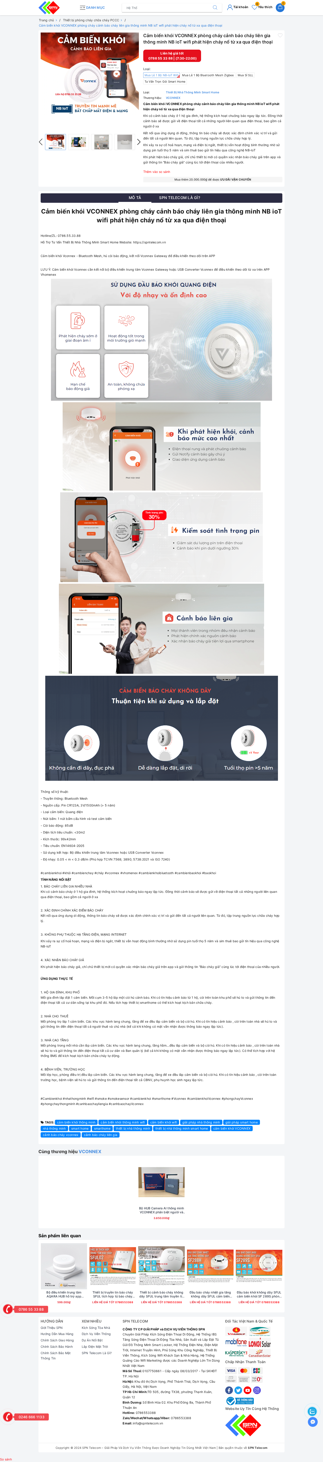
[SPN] (57, 7)
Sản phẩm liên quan (59, 1235)
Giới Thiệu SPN (52, 1328)
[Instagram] (257, 1390)
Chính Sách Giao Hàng (57, 1340)
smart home (80, 1128)
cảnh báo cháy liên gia (101, 1135)
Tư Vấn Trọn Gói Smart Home (165, 81)
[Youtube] (247, 1390)
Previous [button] (40, 142)
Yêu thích (264, 7)
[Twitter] (238, 1390)
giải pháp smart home (241, 1122)
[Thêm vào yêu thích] (280, 35)
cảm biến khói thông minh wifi (123, 1122)
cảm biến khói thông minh (76, 1122)
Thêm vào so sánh (156, 172)
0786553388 (123, 1302)
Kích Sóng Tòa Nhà (96, 1328)
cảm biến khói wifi (163, 1122)
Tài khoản (241, 7)
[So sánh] (182, 1182)
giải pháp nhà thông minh (201, 1122)
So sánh (6, 1459)
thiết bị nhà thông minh (133, 1128)
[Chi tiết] (92, 1266)
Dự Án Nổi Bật (92, 1340)
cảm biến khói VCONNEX (231, 1128)
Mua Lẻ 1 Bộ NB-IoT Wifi (162, 75)
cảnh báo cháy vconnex (60, 1135)
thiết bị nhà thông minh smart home (181, 1128)
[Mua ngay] (141, 1182)
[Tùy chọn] (43, 1266)
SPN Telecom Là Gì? (97, 1353)
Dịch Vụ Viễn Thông (96, 1334)
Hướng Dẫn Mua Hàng (57, 1334)
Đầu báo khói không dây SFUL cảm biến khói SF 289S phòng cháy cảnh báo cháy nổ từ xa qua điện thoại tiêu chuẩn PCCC (259, 1294)
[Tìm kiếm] (215, 7)
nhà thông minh (54, 1128)
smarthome (102, 1128)
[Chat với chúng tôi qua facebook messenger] (313, 1422)
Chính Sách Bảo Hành (57, 1346)
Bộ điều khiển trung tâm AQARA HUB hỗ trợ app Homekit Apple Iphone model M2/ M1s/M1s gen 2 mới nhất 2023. (64, 1294)
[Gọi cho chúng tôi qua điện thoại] (8, 1309)
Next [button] (139, 142)
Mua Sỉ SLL (245, 75)
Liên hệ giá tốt (172, 53)
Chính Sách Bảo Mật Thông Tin (56, 1355)
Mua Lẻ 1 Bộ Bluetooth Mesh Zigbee (208, 75)
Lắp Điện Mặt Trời (95, 1346)
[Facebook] (229, 1390)
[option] (90, 74)
